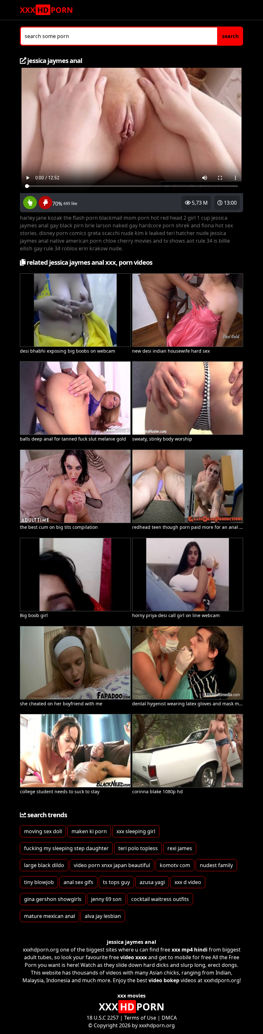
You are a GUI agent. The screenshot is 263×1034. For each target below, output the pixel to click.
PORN (46, 9)
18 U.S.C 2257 (103, 1017)
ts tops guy (116, 882)
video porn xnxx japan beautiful (112, 865)
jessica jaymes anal (131, 941)
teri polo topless (138, 848)
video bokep (163, 980)
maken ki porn (89, 831)
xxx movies (131, 995)
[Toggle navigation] (236, 10)
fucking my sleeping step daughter (66, 848)
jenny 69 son (106, 899)
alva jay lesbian (103, 916)
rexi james (179, 848)
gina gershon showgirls (52, 899)
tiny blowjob (39, 882)
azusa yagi (152, 882)
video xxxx (133, 957)
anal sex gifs (78, 882)
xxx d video (187, 882)
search (230, 36)
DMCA (169, 1017)
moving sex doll (43, 831)
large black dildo (44, 865)
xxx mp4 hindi (190, 949)
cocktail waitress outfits (160, 899)
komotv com (175, 865)
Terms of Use (140, 1017)
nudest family (216, 865)
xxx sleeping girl (135, 831)
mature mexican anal (49, 916)
